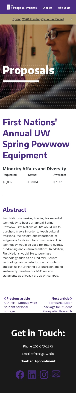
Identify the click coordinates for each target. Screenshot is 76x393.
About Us (64, 8)
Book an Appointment (38, 361)
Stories (47, 8)
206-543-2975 (43, 346)
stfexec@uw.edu (42, 354)
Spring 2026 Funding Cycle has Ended (38, 19)
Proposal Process (25, 8)
